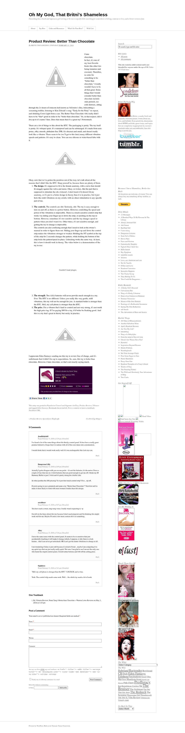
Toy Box (42, 28)
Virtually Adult (123, 700)
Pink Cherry (129, 682)
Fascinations (135, 676)
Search (121, 43)
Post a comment (73, 408)
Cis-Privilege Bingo (94, 418)
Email (31, 630)
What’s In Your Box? (75, 28)
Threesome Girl (133, 695)
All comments (126, 59)
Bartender (135, 670)
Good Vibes (146, 676)
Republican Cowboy (130, 686)
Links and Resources (56, 28)
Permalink (65, 439)
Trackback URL (34, 410)
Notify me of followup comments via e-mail (46, 679)
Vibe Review (134, 697)
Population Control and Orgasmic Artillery (63, 405)
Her (120, 679)
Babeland (123, 670)
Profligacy (142, 682)
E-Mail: (31, 688)
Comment (32, 646)
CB (120, 673)
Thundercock (146, 695)
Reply (97, 455)
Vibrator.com (145, 698)
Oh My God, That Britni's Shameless (68, 14)
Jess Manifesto (129, 679)
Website (31, 638)
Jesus (139, 679)
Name (31, 621)
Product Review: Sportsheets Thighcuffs (44, 418)
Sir (140, 685)
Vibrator (96, 405)
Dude (125, 673)
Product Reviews (85, 405)
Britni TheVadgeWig (40, 45)
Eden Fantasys (42, 408)
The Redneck (138, 692)
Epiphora (123, 676)
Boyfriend (147, 670)
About (33, 28)
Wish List (90, 28)
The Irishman (136, 689)
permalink (63, 408)
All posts (124, 56)
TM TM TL (123, 697)
